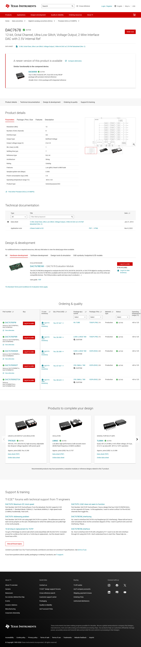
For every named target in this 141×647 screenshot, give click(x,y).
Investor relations (11, 605)
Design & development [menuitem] (38, 15)
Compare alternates (75, 61)
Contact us (43, 585)
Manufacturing (10, 609)
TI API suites (78, 585)
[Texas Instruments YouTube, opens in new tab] (125, 593)
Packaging (43, 601)
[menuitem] (134, 15)
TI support (59, 555)
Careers (8, 589)
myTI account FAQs (46, 609)
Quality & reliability (45, 605)
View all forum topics (14, 544)
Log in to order (125, 264)
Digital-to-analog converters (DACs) (40, 21)
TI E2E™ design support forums (50, 589)
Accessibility (9, 637)
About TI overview (11, 585)
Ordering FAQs (78, 597)
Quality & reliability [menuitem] (57, 15)
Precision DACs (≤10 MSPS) (67, 21)
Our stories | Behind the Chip (14, 597)
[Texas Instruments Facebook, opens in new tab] (117, 586)
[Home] (20, 6)
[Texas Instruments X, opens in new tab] (125, 586)
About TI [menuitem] (90, 15)
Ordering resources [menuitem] (75, 15)
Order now (130, 32)
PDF (39, 280)
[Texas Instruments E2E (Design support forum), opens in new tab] (117, 593)
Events (7, 601)
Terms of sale (44, 637)
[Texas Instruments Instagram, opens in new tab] (109, 586)
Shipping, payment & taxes (83, 593)
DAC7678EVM (37, 266)
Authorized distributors (81, 601)
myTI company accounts (82, 589)
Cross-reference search (47, 593)
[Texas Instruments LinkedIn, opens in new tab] (109, 593)
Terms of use (56, 637)
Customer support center (48, 597)
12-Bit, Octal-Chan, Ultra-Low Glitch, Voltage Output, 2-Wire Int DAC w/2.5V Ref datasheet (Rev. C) (52, 46)
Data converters (17, 21)
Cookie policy (20, 637)
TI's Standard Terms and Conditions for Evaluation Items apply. (26, 287)
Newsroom (9, 593)
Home (7, 21)
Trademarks (67, 637)
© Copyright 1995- (13, 642)
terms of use (82, 550)
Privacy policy (32, 637)
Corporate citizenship (12, 613)
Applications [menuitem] (21, 15)
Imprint (91, 637)
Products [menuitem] (8, 15)
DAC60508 (33, 72)
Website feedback (80, 637)
